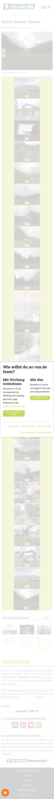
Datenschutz (28, 426)
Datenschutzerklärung (13, 406)
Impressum (14, 426)
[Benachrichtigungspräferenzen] (5, 793)
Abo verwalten (44, 426)
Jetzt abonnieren (40, 398)
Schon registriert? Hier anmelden (35, 432)
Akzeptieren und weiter (14, 413)
